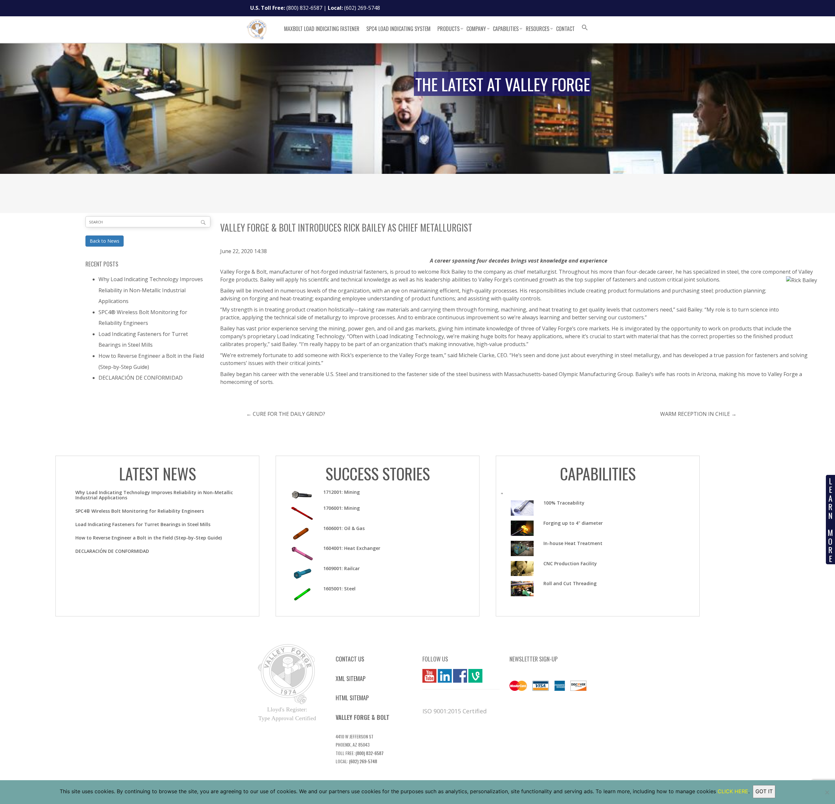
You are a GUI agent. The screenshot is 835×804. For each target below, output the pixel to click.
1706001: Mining (341, 508)
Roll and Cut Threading (570, 583)
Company (476, 29)
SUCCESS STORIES (378, 473)
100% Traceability (563, 503)
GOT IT (764, 791)
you (427, 675)
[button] (585, 28)
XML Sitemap (351, 678)
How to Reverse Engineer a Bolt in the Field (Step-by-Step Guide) (148, 538)
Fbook (460, 675)
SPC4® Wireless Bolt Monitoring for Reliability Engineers (139, 511)
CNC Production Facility (570, 563)
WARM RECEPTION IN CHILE (695, 413)
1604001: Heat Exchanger (351, 548)
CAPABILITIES (598, 473)
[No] (827, 792)
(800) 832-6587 (304, 7)
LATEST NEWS (157, 473)
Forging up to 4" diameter (573, 523)
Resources (537, 29)
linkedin (445, 675)
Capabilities (506, 29)
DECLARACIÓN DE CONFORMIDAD (141, 377)
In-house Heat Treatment (572, 543)
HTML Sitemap (352, 697)
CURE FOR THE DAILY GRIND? (289, 413)
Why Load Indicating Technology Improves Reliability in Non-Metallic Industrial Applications (151, 290)
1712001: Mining (341, 492)
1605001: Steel (339, 588)
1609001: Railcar (341, 568)
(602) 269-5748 (362, 7)
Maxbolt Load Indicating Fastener (321, 29)
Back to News (104, 241)
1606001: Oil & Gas (344, 528)
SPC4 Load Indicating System (398, 29)
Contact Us (350, 659)
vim (472, 675)
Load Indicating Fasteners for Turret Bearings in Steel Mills (142, 524)
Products (448, 29)
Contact (565, 29)
